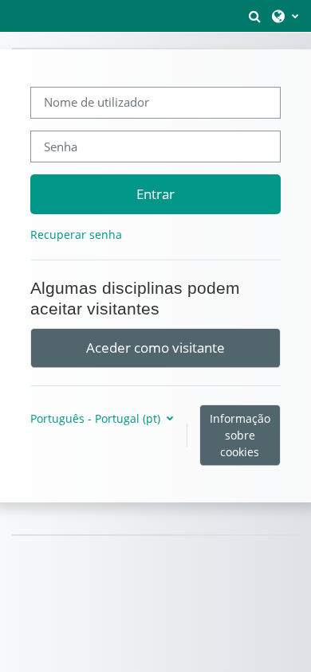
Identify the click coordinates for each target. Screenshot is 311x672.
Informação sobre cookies (240, 435)
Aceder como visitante (155, 347)
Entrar (155, 193)
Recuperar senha (76, 234)
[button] (254, 16)
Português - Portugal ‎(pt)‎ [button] (96, 418)
